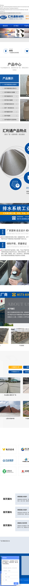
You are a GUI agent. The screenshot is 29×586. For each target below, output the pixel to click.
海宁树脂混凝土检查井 (10, 84)
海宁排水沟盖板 (8, 100)
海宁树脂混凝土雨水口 (10, 88)
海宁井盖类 (7, 115)
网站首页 (5, 26)
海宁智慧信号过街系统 (10, 119)
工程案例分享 (15, 367)
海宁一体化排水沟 (9, 108)
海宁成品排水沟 (8, 96)
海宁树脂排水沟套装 (9, 92)
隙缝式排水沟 (6, 541)
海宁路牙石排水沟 (9, 104)
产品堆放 (17, 345)
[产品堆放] (17, 336)
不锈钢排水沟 (15, 372)
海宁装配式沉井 (8, 111)
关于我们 (16, 26)
